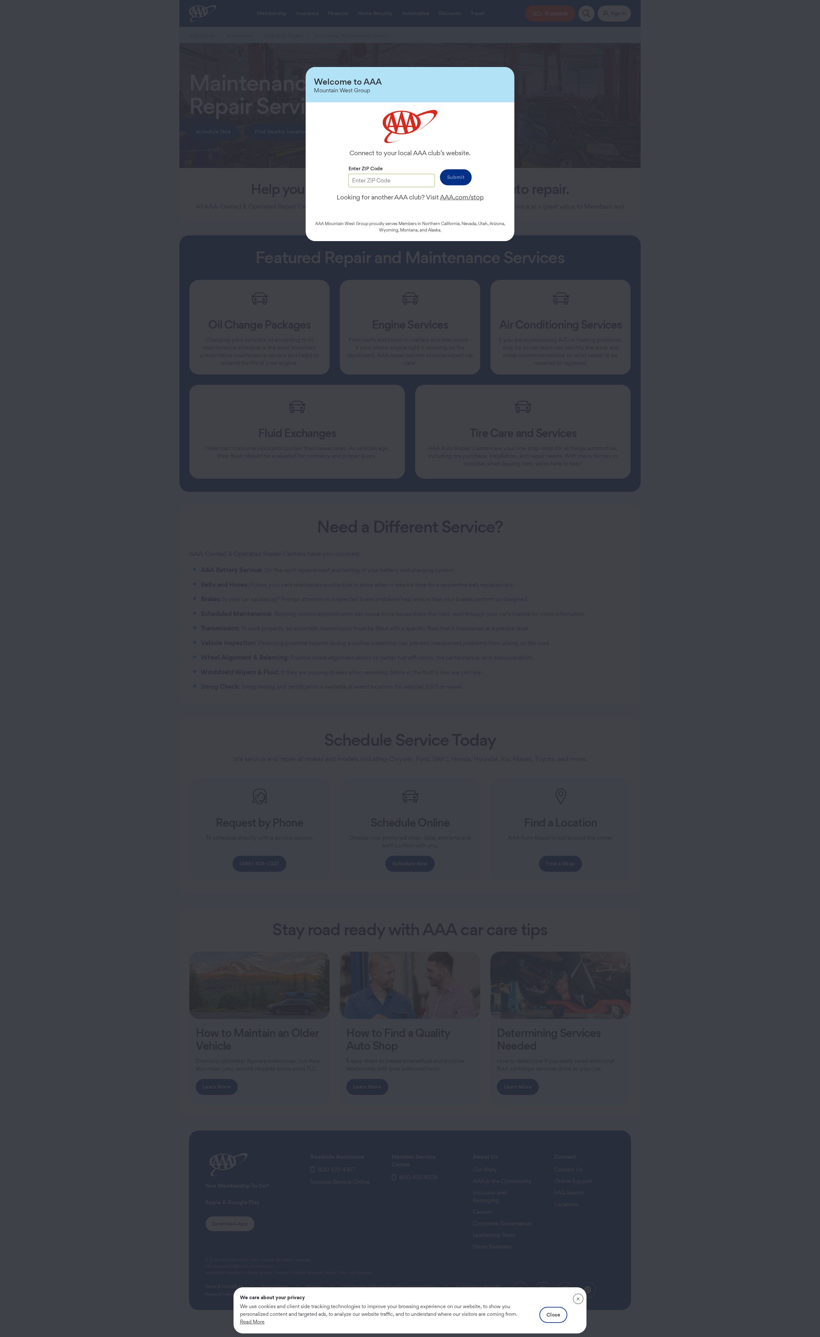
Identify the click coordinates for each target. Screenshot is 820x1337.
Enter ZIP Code (365, 168)
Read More (252, 1322)
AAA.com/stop (462, 197)
